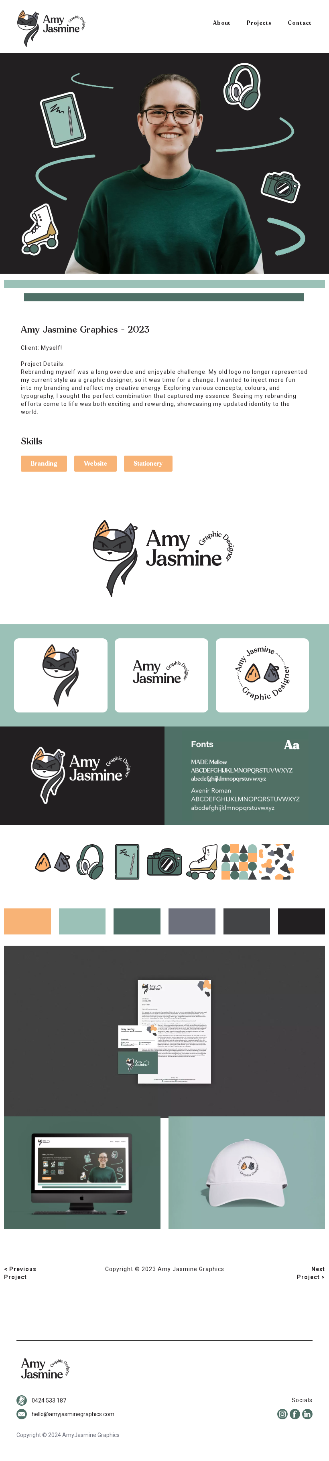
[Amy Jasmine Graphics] (51, 28)
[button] (44, 464)
